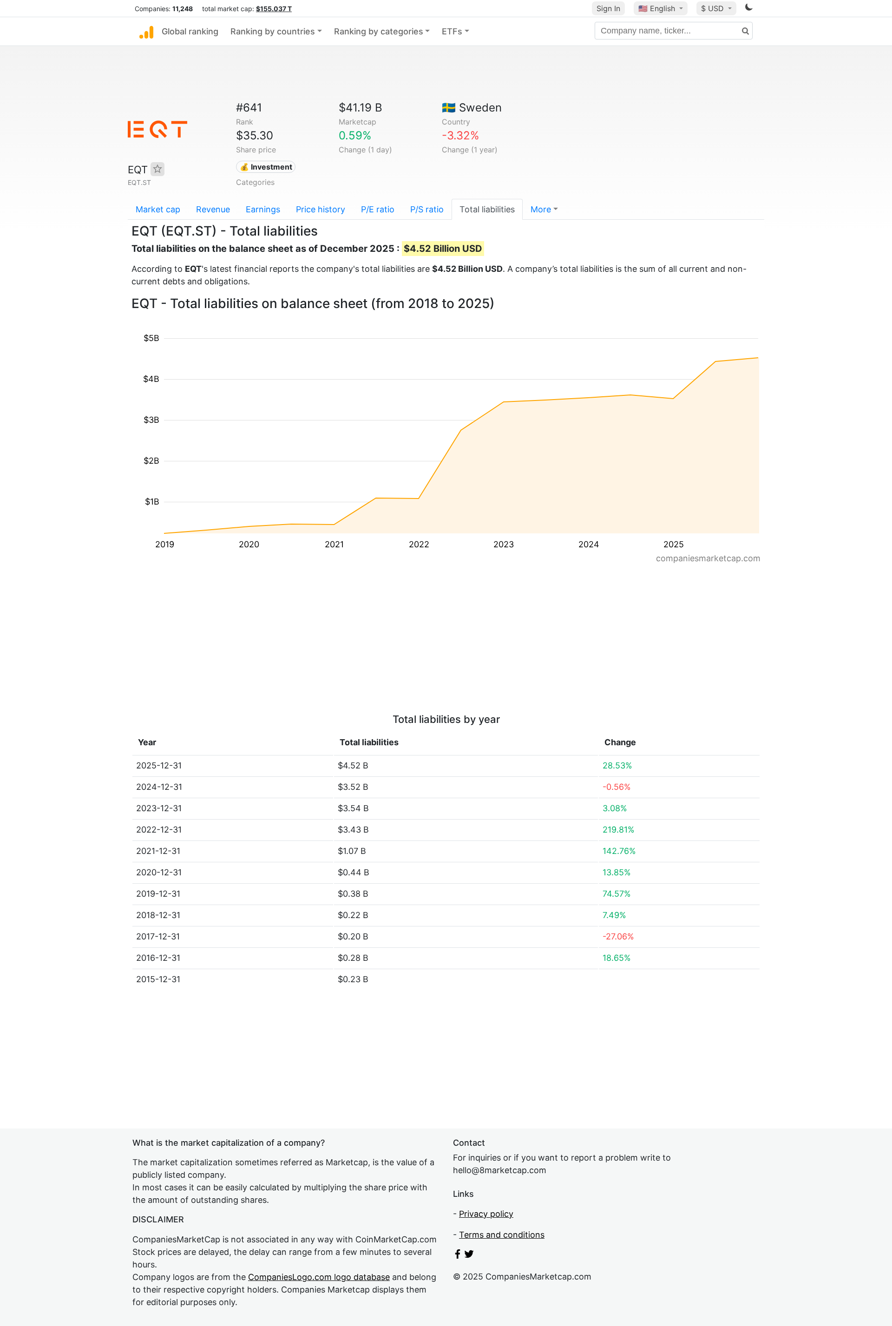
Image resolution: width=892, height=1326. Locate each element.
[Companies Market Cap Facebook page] (457, 1255)
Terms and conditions (501, 1235)
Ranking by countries (272, 31)
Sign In (608, 8)
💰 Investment (266, 166)
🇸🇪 (472, 107)
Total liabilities (487, 209)
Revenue (213, 209)
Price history (320, 209)
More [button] (541, 209)
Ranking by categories (378, 31)
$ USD (713, 8)
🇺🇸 (656, 8)
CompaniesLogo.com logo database (319, 1277)
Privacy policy (486, 1214)
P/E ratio (377, 209)
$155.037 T (274, 9)
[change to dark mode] (749, 9)
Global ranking (190, 31)
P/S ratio (427, 209)
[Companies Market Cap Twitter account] (469, 1255)
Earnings (263, 209)
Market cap (158, 209)
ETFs (452, 31)
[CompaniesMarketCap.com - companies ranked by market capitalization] (146, 32)
